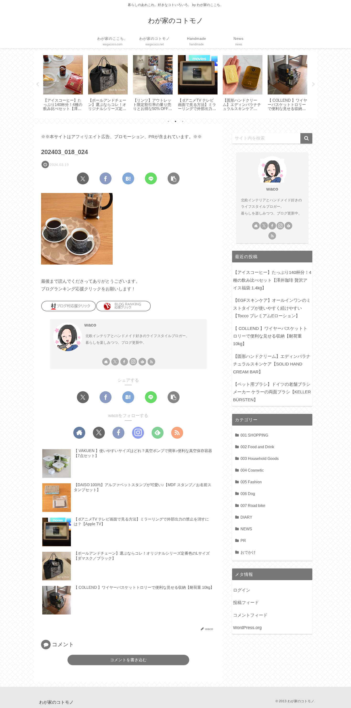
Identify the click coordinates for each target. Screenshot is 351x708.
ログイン (241, 590)
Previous (37, 84)
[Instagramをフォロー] (133, 361)
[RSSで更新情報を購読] (151, 361)
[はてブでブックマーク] (128, 178)
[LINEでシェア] (151, 178)
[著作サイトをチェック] (106, 361)
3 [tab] (182, 121)
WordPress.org (247, 627)
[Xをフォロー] (115, 361)
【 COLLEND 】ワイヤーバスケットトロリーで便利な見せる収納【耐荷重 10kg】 (270, 336)
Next (313, 84)
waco (90, 325)
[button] (174, 178)
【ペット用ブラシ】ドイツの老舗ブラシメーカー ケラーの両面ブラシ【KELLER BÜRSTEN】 (272, 392)
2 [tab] (175, 121)
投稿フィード (246, 602)
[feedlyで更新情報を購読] (142, 361)
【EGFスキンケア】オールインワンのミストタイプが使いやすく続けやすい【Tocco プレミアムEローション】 (272, 308)
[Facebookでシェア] (106, 178)
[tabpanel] (63, 83)
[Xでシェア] (83, 178)
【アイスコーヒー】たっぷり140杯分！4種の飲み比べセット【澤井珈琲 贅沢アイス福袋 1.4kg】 (272, 280)
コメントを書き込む (128, 660)
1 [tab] (168, 121)
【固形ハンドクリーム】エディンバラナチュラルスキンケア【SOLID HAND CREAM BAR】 (271, 364)
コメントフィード (250, 615)
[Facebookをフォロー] (124, 361)
